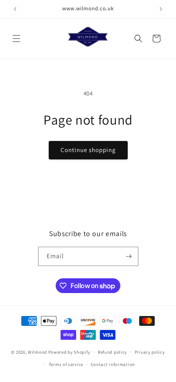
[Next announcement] (161, 9)
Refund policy (112, 352)
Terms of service (66, 364)
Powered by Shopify (69, 352)
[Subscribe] (129, 256)
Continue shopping (88, 150)
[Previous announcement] (15, 9)
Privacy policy (150, 352)
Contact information (113, 364)
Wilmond (37, 352)
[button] (16, 39)
